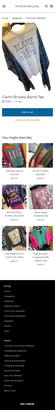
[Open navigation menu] (4, 6)
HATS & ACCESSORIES (14, 316)
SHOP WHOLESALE (13, 380)
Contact (8, 385)
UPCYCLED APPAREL (36, 18)
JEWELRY (9, 301)
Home (5, 18)
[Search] (46, 6)
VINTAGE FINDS (12, 306)
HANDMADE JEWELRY (15, 351)
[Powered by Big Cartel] (27, 404)
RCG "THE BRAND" (13, 375)
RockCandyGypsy (27, 6)
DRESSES (8, 321)
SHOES (7, 326)
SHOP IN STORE (12, 371)
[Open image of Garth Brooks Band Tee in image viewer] (27, 57)
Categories (17, 18)
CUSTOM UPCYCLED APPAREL (19, 346)
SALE (6, 331)
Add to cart (27, 112)
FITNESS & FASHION (14, 366)
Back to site (9, 390)
